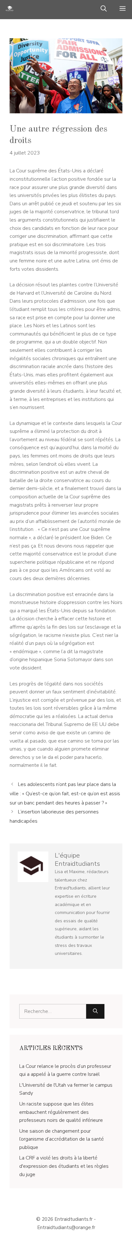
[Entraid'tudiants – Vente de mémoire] (9, 9)
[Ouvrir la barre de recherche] (103, 9)
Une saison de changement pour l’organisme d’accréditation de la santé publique (61, 1139)
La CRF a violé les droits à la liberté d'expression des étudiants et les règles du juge (64, 1166)
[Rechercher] (95, 1011)
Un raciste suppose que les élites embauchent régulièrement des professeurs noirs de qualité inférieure (61, 1112)
